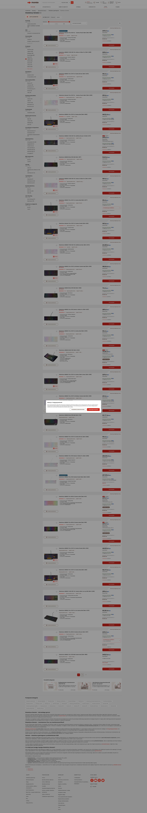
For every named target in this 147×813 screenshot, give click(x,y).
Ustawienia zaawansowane (77, 409)
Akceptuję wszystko (93, 409)
